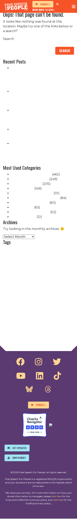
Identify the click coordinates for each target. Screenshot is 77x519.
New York (8, 322)
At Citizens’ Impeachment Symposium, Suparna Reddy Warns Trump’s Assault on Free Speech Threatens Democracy (42, 134)
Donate (44, 4)
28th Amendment (35, 249)
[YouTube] (21, 376)
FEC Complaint (22, 290)
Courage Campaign (43, 271)
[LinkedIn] (39, 376)
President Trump (26, 322)
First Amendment (41, 290)
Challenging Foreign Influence (35, 198)
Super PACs (24, 339)
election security (34, 284)
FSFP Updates (22, 207)
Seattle (33, 329)
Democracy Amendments (31, 174)
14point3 (11, 249)
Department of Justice (35, 277)
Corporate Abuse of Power (32, 193)
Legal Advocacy (31, 314)
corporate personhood (20, 271)
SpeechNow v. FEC (50, 333)
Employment (19, 457)
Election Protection (26, 184)
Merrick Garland (60, 314)
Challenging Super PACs (30, 212)
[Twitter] (57, 362)
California (38, 254)
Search (8, 39)
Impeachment (22, 188)
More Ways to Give (42, 9)
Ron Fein (51, 321)
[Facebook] (20, 362)
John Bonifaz (45, 306)
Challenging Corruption (30, 179)
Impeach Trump (43, 300)
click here (56, 496)
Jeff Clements (20, 307)
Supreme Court (23, 217)
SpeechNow (46, 328)
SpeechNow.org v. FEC (20, 334)
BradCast (26, 254)
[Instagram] (38, 362)
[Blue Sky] (29, 390)
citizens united (34, 265)
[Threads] (48, 390)
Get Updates (19, 448)
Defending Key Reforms (30, 203)
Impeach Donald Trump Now (36, 295)
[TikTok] (57, 376)
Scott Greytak (15, 328)
